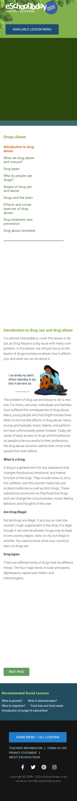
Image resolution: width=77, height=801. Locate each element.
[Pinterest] (44, 767)
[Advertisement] (38, 81)
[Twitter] (33, 767)
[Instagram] (54, 767)
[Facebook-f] (23, 767)
